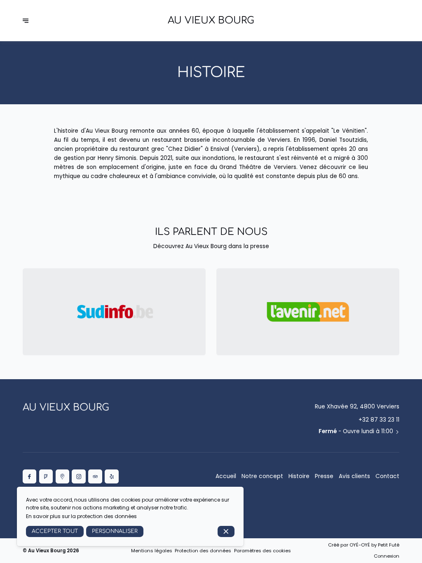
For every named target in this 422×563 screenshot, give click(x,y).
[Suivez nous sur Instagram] (79, 476)
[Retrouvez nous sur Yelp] (112, 476)
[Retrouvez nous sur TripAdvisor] (95, 476)
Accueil (226, 476)
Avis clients (354, 476)
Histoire (298, 476)
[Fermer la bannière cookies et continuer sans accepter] (226, 531)
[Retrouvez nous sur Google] (63, 476)
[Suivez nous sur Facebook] (30, 476)
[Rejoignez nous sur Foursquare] (46, 476)
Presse (324, 476)
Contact (387, 476)
